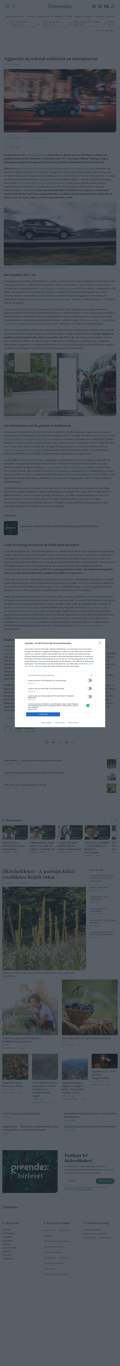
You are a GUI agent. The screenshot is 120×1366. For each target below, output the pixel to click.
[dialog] (60, 683)
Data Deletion (47, 723)
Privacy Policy (73, 723)
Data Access (60, 723)
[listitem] (60, 675)
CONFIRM (43, 714)
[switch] (89, 680)
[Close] (100, 643)
